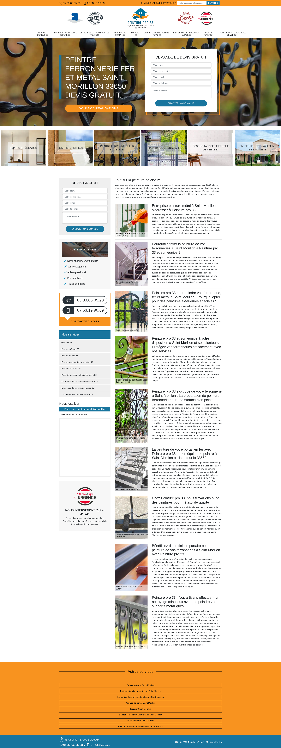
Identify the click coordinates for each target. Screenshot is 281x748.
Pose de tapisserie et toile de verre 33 (233, 34)
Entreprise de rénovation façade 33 (186, 34)
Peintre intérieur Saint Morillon (141, 685)
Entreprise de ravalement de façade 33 (94, 34)
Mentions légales (214, 742)
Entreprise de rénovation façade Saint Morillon (140, 715)
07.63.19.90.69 (96, 3)
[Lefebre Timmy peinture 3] (140, 18)
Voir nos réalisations (98, 108)
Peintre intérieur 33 (42, 34)
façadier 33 (135, 34)
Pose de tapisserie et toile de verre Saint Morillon (140, 726)
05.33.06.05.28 (71, 3)
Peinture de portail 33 (120, 34)
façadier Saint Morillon (140, 709)
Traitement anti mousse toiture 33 (65, 34)
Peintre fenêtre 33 (209, 34)
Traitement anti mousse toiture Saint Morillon (140, 691)
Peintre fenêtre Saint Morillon (140, 720)
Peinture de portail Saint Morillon (140, 703)
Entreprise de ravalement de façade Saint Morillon (140, 697)
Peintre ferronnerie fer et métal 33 (156, 34)
